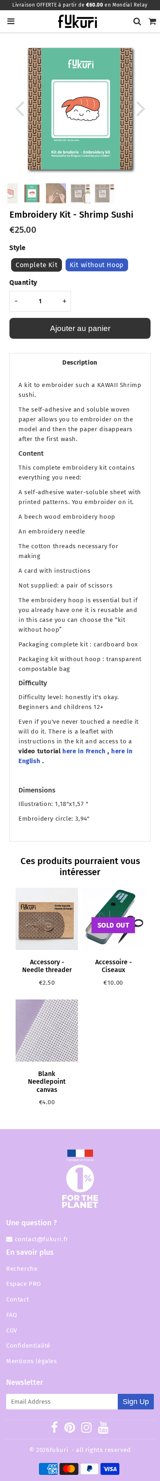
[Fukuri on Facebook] (54, 1429)
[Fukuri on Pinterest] (70, 1429)
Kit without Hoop (97, 265)
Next (141, 108)
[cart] (152, 21)
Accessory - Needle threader (47, 966)
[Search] (137, 21)
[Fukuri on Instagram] (86, 1429)
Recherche (21, 1268)
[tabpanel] (32, 193)
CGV (11, 1330)
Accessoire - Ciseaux (113, 966)
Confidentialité (28, 1345)
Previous (19, 108)
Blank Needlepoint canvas (47, 1081)
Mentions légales (31, 1361)
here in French (83, 751)
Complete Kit (36, 265)
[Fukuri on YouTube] (103, 1429)
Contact (17, 1299)
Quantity (23, 282)
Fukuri (59, 1450)
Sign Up (136, 1402)
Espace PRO (23, 1283)
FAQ (11, 1315)
